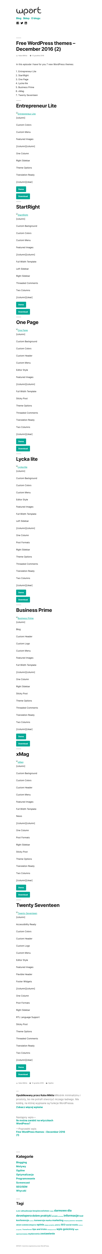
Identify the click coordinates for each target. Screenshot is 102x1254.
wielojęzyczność (51, 1229)
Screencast (23, 1182)
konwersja (39, 1220)
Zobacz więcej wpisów (29, 1107)
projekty (51, 1225)
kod (81, 1216)
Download (23, 196)
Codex (52, 1211)
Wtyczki (21, 1190)
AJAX (18, 1211)
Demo (21, 189)
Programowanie (25, 1178)
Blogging (21, 1162)
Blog (18, 18)
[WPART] (28, 14)
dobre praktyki (41, 1215)
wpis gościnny (65, 1229)
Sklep (26, 18)
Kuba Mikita (23, 56)
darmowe (60, 1210)
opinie (40, 1224)
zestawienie (47, 1233)
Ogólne (50, 1083)
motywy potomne (69, 1220)
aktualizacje (26, 1211)
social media (72, 1225)
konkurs (31, 1220)
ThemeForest (27, 1229)
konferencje (22, 1220)
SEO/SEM (21, 1186)
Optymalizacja (25, 1174)
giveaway (60, 1216)
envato (55, 1216)
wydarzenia (34, 1233)
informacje (71, 1215)
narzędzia (79, 1220)
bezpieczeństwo (41, 1211)
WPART (19, 1246)
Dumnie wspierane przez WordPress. (35, 1246)
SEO (63, 1224)
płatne (57, 1225)
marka (49, 1220)
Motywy (21, 1166)
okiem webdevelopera (26, 1225)
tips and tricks (39, 1229)
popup (47, 1225)
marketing (57, 1220)
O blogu (35, 18)
